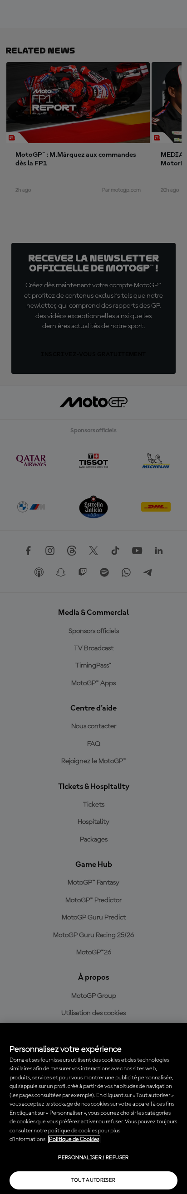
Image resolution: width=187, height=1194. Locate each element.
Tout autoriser (93, 1180)
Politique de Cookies (74, 1139)
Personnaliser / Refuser (93, 1157)
